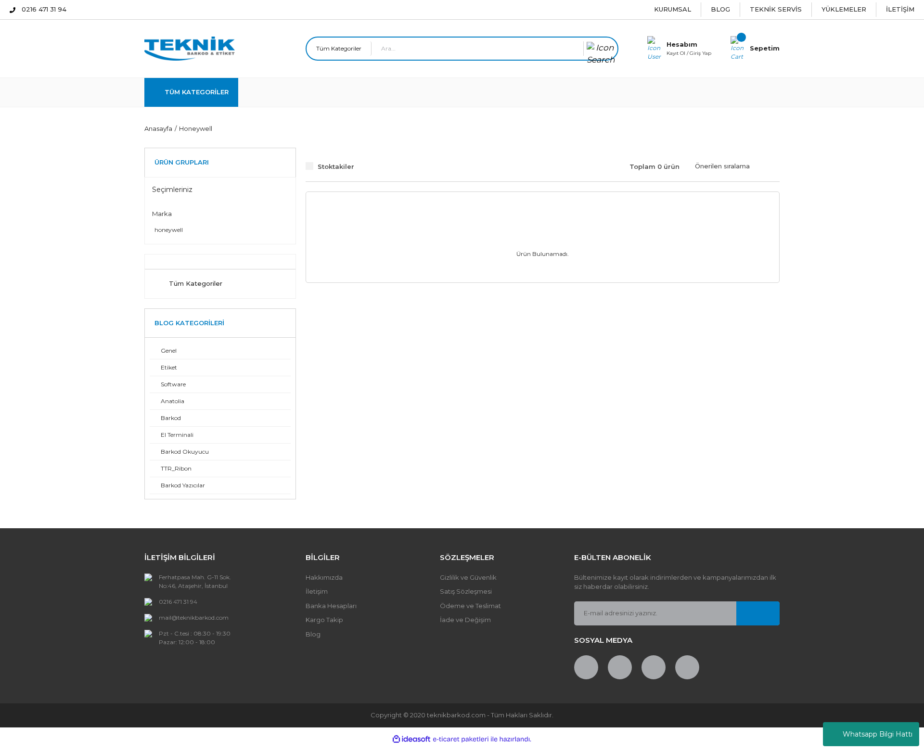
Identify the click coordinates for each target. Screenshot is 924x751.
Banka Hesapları (331, 606)
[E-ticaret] (461, 739)
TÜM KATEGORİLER (197, 92)
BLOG (720, 9)
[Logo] (189, 47)
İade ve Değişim (465, 620)
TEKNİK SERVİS (776, 9)
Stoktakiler (336, 166)
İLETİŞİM (900, 9)
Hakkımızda (324, 577)
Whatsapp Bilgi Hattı (877, 734)
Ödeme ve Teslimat (470, 606)
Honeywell (195, 128)
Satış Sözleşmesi (466, 591)
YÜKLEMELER (843, 9)
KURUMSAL (672, 9)
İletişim (317, 591)
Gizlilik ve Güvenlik (468, 577)
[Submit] (758, 613)
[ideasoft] (411, 739)
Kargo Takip (324, 620)
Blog (313, 634)
